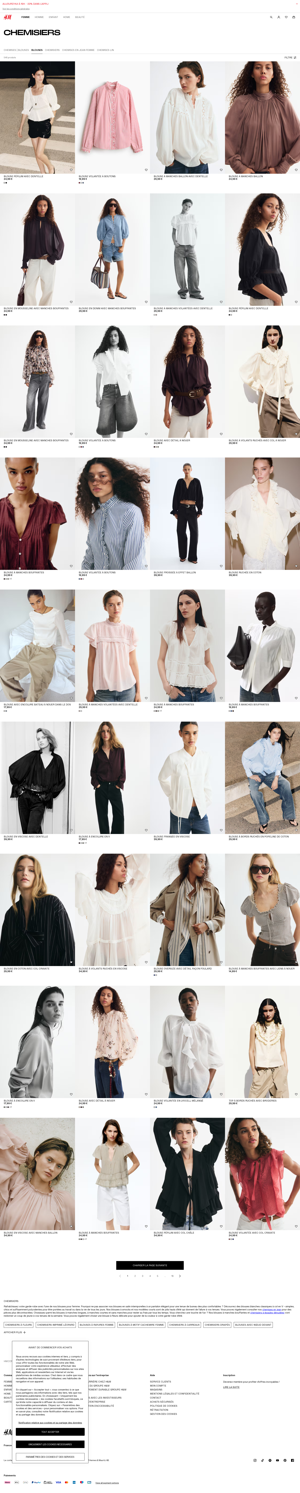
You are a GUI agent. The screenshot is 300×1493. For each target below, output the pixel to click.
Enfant (53, 17)
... (165, 1276)
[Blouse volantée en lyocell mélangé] (187, 1042)
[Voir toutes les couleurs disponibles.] (6, 183)
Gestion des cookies (163, 1414)
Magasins (156, 1389)
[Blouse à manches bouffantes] (37, 513)
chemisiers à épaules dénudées (267, 1312)
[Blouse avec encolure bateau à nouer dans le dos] (37, 646)
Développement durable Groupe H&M (101, 1389)
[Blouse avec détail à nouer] (187, 381)
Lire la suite (231, 1387)
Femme (25, 17)
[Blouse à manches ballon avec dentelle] (187, 117)
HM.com (8, 1361)
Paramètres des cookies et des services (50, 1456)
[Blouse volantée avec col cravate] (262, 1174)
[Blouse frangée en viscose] (187, 778)
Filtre (288, 57)
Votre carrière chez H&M (94, 1381)
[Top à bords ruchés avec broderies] (262, 1042)
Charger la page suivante (150, 1265)
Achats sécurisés (162, 1401)
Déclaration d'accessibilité (95, 1405)
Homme (39, 17)
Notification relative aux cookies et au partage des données (50, 1422)
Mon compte (158, 1385)
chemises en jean (271, 1309)
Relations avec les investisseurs (99, 1397)
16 (172, 1276)
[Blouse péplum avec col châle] (187, 1174)
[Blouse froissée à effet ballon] (187, 513)
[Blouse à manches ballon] (262, 117)
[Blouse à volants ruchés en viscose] (112, 910)
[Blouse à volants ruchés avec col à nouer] (262, 381)
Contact (155, 1397)
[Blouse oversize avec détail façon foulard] (187, 910)
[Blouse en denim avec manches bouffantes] (112, 249)
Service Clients (160, 1381)
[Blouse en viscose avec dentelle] (37, 778)
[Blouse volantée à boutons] (112, 117)
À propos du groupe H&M (93, 1385)
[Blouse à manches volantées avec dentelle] (187, 249)
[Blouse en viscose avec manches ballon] (37, 1174)
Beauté (80, 17)
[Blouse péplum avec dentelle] (37, 117)
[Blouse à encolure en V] (112, 778)
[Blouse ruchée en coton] (262, 513)
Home (66, 17)
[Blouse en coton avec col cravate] (37, 910)
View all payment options (107, 1483)
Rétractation (159, 1410)
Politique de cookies (163, 1405)
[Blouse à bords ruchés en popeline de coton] (262, 778)
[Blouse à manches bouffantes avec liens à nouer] (262, 910)
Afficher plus (13, 1332)
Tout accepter (50, 1431)
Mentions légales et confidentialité (174, 1393)
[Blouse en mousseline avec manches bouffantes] (37, 249)
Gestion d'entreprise (91, 1401)
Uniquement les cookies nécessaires (50, 1444)
